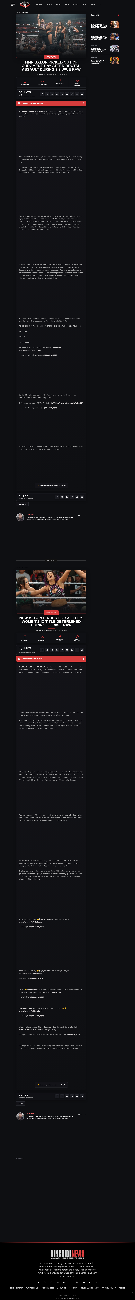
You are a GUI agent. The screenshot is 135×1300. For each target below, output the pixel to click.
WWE (49, 4)
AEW (58, 4)
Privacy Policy (109, 1288)
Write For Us (32, 1288)
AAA (75, 4)
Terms (122, 1288)
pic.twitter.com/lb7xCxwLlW (72, 403)
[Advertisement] (33, 248)
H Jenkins (40, 75)
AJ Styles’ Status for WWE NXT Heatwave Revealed (98, 62)
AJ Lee (21, 1103)
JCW (84, 4)
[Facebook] (42, 94)
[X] (47, 94)
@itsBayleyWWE (26, 1008)
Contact (73, 1288)
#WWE (22, 1030)
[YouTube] (67, 94)
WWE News (25, 12)
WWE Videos (95, 45)
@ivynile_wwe (32, 989)
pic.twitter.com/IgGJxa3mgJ (46, 1030)
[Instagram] (72, 94)
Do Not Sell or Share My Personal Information (67, 1298)
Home (39, 4)
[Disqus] (51, 1189)
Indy (93, 4)
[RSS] (96, 1282)
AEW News (94, 33)
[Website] (79, 515)
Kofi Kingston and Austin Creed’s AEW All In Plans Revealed (99, 38)
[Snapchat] (77, 94)
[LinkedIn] (57, 94)
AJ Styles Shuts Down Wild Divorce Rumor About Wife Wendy (99, 26)
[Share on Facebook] (57, 497)
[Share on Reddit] (77, 497)
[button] (100, 4)
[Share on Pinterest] (72, 497)
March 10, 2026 (51, 355)
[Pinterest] (62, 94)
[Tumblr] (70, 1282)
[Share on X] (62, 497)
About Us (61, 1288)
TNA (67, 4)
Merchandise (48, 1288)
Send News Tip (16, 1288)
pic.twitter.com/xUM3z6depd (30, 922)
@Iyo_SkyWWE (45, 919)
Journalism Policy (90, 1288)
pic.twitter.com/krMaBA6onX (30, 1011)
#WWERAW (56, 347)
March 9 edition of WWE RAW (33, 111)
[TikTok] (90, 1282)
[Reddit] (82, 94)
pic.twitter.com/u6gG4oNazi (50, 992)
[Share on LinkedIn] (67, 497)
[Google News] (52, 94)
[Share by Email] (82, 497)
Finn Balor (22, 504)
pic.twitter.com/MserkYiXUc (30, 350)
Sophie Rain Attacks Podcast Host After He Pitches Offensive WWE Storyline (98, 50)
